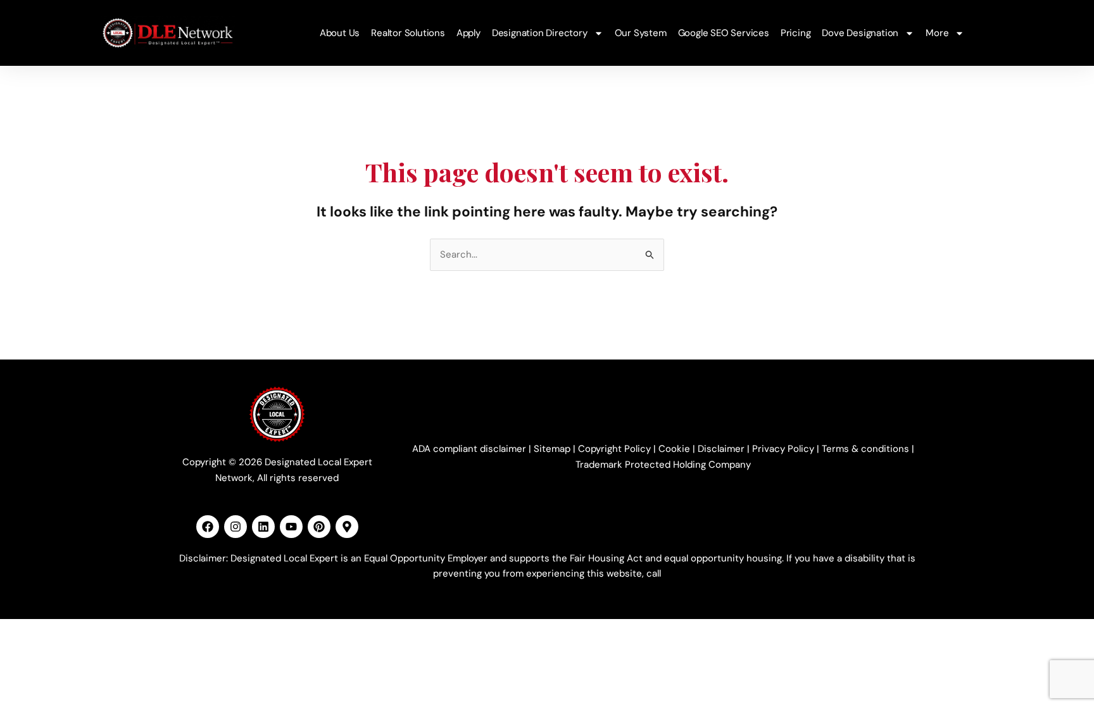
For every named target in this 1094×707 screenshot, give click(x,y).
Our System (641, 33)
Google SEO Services (723, 33)
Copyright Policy (614, 448)
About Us (340, 33)
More (937, 33)
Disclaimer (721, 448)
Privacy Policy (783, 448)
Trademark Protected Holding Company (663, 464)
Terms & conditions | (868, 448)
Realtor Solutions (408, 33)
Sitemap (552, 448)
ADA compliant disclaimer (469, 448)
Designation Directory (540, 33)
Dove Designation (860, 33)
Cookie (674, 448)
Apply (468, 33)
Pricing (796, 33)
